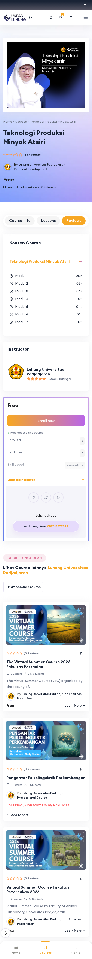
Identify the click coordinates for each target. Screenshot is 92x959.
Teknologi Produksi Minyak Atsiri (40, 261)
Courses (21, 122)
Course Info (20, 220)
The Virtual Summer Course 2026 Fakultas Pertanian (38, 664)
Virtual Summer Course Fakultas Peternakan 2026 (38, 890)
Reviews (74, 220)
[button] (71, 17)
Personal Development (30, 169)
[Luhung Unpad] (15, 17)
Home (7, 122)
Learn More (73, 705)
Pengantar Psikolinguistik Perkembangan (46, 777)
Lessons (48, 220)
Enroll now (46, 420)
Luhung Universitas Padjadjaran (41, 164)
